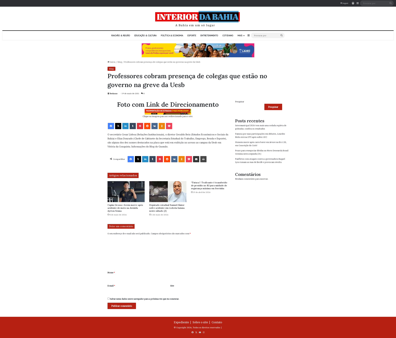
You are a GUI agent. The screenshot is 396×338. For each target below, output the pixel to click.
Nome (111, 272)
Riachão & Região (120, 35)
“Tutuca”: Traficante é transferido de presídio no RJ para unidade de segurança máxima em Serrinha (209, 185)
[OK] (162, 126)
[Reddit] (147, 126)
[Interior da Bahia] (198, 18)
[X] (118, 126)
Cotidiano (227, 35)
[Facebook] (111, 126)
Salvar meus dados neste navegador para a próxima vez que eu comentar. (144, 299)
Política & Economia (172, 35)
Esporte (191, 35)
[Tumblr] (133, 126)
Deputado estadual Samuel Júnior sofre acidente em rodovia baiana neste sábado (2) (167, 208)
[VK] (154, 126)
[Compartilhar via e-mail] (196, 159)
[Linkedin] (125, 126)
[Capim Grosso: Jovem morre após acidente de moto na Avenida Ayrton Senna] (126, 191)
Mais (240, 35)
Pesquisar (239, 101)
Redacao (114, 93)
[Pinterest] (140, 126)
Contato (217, 322)
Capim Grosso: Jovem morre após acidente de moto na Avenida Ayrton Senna (125, 208)
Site (172, 285)
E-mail (111, 285)
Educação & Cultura (145, 35)
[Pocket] (169, 126)
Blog (120, 62)
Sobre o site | (202, 322)
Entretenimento (209, 35)
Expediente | (183, 322)
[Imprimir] (203, 159)
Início (112, 62)
